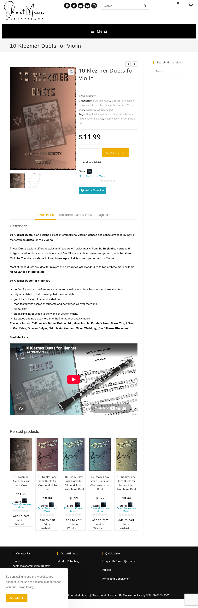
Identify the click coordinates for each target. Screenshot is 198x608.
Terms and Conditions (115, 578)
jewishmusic (86, 118)
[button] (71, 72)
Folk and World (101, 100)
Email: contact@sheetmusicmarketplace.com (31, 565)
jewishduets (126, 114)
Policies (106, 569)
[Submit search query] (145, 6)
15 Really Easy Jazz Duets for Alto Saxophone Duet (100, 483)
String (108, 105)
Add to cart (115, 153)
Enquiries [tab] (104, 215)
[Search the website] (125, 5)
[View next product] (134, 64)
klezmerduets (112, 118)
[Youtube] (87, 6)
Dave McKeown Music (92, 176)
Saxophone (128, 100)
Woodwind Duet (105, 109)
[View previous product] (128, 64)
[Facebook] (67, 6)
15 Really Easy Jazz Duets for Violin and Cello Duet (47, 483)
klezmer (98, 118)
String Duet (119, 105)
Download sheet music (98, 114)
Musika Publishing (68, 561)
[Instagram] (94, 6)
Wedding (90, 109)
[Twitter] (74, 6)
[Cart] (190, 5)
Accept (17, 597)
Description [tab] (45, 215)
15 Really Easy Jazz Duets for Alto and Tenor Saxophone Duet (73, 483)
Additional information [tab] (75, 215)
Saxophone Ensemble (91, 105)
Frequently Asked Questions (119, 561)
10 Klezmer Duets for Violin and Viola (21, 481)
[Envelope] (81, 6)
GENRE (116, 100)
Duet (115, 114)
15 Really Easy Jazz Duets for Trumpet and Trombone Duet (126, 483)
